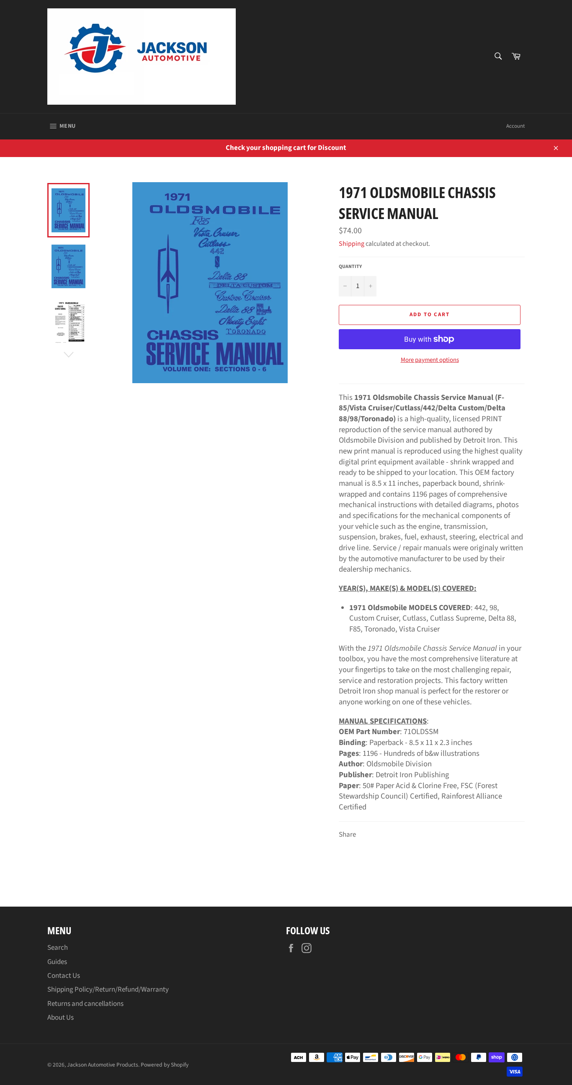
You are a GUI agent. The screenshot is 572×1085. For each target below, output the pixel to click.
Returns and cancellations (85, 1004)
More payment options (430, 360)
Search (57, 948)
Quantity (350, 266)
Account (515, 126)
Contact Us (63, 976)
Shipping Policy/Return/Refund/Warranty (108, 989)
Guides (57, 962)
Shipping (351, 243)
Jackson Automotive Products (102, 1065)
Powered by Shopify (164, 1065)
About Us (60, 1018)
